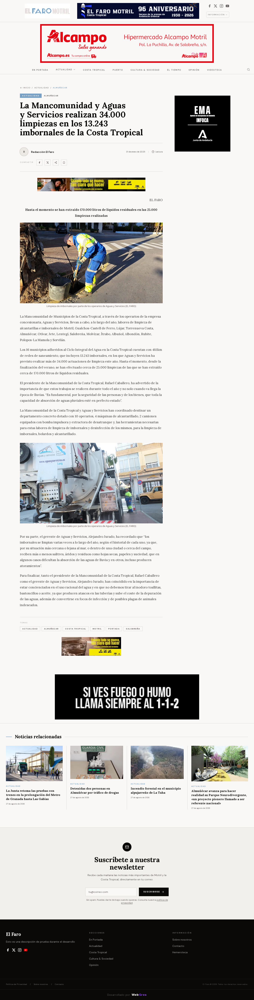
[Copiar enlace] (64, 163)
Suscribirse (151, 891)
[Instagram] (221, 6)
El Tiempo (174, 70)
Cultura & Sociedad (145, 70)
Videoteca (214, 70)
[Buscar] (248, 69)
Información (216, 14)
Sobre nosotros (182, 939)
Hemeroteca (180, 952)
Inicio (26, 87)
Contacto (178, 946)
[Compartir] (56, 163)
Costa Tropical (94, 70)
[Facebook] (209, 6)
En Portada (40, 70)
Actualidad (64, 69)
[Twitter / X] (48, 163)
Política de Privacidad (16, 984)
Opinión (194, 70)
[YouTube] (227, 6)
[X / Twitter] (215, 6)
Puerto (118, 70)
